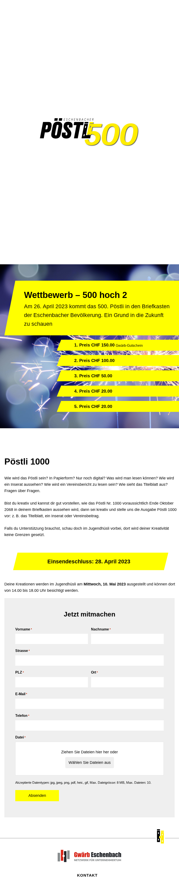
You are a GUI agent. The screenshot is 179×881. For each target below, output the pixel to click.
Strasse (22, 651)
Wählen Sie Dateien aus (90, 762)
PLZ (19, 672)
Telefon (22, 715)
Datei (20, 737)
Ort (94, 672)
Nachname (101, 629)
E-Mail (21, 694)
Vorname (23, 629)
